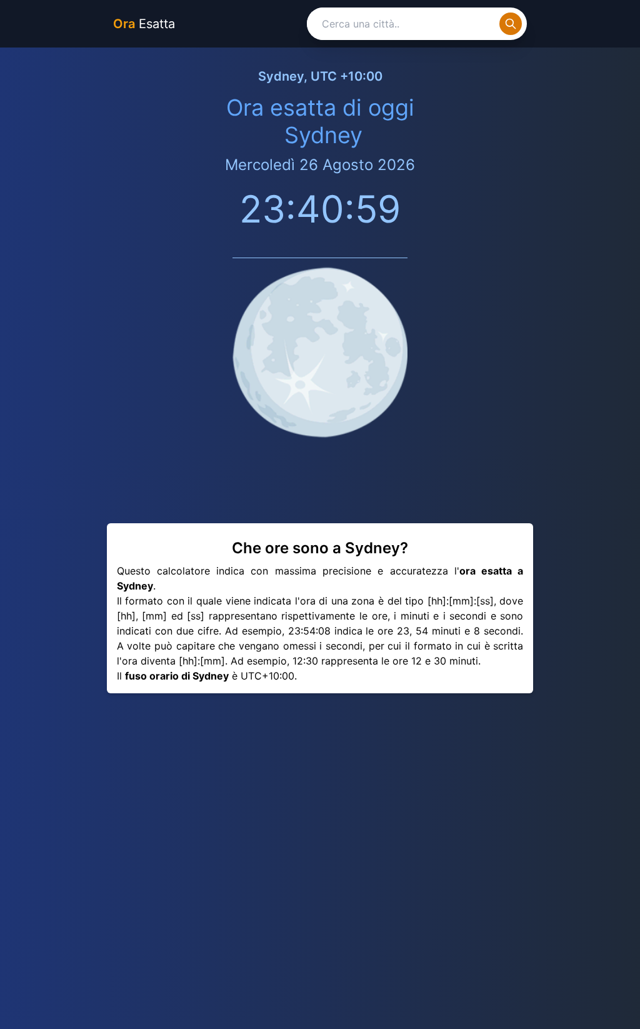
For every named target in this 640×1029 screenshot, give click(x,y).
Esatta (144, 23)
